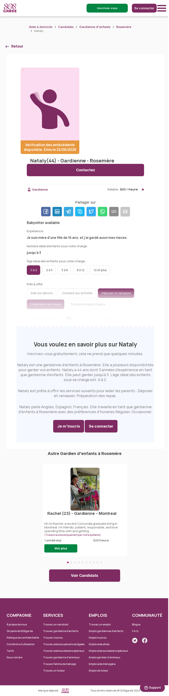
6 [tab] (86, 562)
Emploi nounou (98, 637)
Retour (17, 46)
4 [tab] (79, 562)
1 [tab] (68, 562)
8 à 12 (80, 270)
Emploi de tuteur (98, 670)
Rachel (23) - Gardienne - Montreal (81, 513)
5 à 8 (65, 270)
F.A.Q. (135, 631)
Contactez (85, 170)
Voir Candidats (84, 575)
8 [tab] (94, 562)
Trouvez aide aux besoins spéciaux (63, 651)
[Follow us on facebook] (144, 640)
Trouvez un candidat (55, 624)
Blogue (136, 624)
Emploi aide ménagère (102, 664)
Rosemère (123, 27)
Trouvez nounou (53, 637)
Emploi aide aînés (99, 644)
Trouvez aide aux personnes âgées (63, 644)
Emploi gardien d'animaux (104, 657)
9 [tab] (97, 562)
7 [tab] (90, 562)
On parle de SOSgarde (20, 631)
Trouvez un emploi (100, 624)
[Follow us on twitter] (134, 640)
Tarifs (10, 651)
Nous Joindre (14, 657)
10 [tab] (101, 562)
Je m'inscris (68, 426)
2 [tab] (71, 562)
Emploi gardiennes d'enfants (106, 631)
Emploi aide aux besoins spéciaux (108, 651)
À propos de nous (17, 624)
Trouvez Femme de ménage (59, 664)
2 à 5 (49, 270)
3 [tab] (75, 562)
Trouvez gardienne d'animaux (61, 657)
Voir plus (60, 548)
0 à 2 (34, 270)
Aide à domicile (40, 27)
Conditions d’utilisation (21, 644)
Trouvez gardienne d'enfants (60, 631)
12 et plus (100, 270)
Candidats (66, 27)
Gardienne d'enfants (94, 27)
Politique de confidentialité (23, 637)
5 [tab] (82, 562)
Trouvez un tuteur (54, 670)
